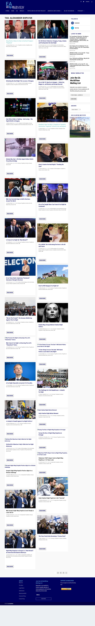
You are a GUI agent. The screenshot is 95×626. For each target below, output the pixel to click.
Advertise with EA (22, 593)
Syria (7, 11)
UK (9, 46)
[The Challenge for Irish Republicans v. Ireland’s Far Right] (52, 378)
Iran (12, 11)
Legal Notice (21, 588)
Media (10, 283)
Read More (10, 55)
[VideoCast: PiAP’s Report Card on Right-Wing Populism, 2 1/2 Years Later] (52, 454)
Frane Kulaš (9, 385)
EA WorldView (10, 603)
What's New (25, 124)
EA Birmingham (25, 83)
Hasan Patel (9, 45)
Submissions (21, 590)
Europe (30, 83)
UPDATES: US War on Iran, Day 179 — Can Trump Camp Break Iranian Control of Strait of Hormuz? (79, 65)
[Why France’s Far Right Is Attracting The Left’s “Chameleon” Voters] (20, 339)
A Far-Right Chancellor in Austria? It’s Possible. (19, 383)
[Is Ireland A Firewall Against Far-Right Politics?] (20, 409)
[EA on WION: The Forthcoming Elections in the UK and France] (52, 233)
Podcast (80, 11)
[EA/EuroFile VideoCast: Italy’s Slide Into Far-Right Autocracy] (20, 440)
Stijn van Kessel (10, 514)
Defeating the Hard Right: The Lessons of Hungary (20, 81)
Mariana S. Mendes (44, 437)
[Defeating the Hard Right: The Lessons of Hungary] (20, 69)
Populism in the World (18, 84)
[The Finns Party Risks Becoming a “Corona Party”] (52, 524)
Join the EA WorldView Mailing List (75, 80)
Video (64, 46)
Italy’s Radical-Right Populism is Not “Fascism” (52, 498)
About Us (21, 582)
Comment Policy (22, 596)
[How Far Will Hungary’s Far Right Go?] (52, 274)
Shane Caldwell (43, 394)
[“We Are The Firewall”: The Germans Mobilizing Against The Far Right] (20, 306)
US (17, 11)
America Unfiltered (54, 11)
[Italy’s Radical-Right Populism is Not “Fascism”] (52, 486)
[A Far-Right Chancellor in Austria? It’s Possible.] (20, 371)
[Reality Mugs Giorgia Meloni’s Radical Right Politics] (52, 312)
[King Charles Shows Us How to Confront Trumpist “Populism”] (20, 29)
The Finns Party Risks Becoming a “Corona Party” (52, 536)
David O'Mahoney (10, 423)
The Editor (21, 585)
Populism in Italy (23, 449)
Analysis (20, 83)
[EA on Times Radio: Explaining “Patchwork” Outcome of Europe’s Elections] (20, 266)
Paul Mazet (9, 242)
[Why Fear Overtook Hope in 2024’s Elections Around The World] (20, 187)
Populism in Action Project (37, 11)
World (22, 11)
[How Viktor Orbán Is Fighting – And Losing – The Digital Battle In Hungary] (20, 107)
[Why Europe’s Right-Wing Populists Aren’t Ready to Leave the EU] (20, 499)
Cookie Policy (22, 598)
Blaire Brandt (9, 123)
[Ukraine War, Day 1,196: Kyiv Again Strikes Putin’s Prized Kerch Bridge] (20, 147)
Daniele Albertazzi (11, 474)
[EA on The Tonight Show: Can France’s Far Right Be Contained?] (52, 193)
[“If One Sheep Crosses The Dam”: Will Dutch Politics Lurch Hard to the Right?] (52, 345)
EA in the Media (69, 11)
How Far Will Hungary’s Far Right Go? (49, 286)
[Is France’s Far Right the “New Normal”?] (20, 228)
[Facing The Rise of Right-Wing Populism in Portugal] (52, 430)
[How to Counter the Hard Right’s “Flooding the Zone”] (52, 153)
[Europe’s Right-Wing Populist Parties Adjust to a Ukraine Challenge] (20, 466)
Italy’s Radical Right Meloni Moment (48, 413)
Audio (19, 282)
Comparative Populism (25, 474)
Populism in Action (22, 45)
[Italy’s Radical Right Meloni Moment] (52, 410)
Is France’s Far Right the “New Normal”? (17, 240)
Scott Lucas (9, 163)
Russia (30, 163)
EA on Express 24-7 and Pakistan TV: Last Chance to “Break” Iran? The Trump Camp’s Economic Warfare (79, 47)
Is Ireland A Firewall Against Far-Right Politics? (19, 421)
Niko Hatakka (42, 538)
